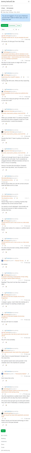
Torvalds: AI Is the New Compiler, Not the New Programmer (13, 297)
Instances (4, 441)
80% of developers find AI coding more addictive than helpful (15, 93)
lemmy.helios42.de (8, 1)
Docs (2, 444)
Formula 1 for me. (19, 260)
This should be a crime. (7, 180)
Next (3, 431)
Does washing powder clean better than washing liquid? (15, 352)
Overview (4, 25)
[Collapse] (3, 34)
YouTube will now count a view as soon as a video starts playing (15, 223)
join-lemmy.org (5, 450)
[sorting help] (16, 29)
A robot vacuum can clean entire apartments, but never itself (15, 415)
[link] (5, 39)
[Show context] (3, 39)
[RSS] (18, 29)
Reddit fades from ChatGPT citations (11, 77)
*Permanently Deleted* (21, 373)
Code (2, 447)
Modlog (3, 438)
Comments (12, 25)
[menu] (29, 1)
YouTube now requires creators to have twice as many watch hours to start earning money (15, 391)
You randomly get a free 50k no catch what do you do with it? (15, 334)
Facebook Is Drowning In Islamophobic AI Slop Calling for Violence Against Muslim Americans (15, 277)
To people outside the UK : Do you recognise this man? (15, 37)
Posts (18, 25)
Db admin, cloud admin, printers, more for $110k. (14, 113)
